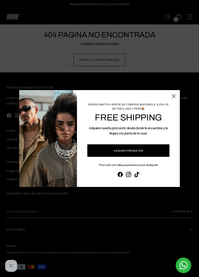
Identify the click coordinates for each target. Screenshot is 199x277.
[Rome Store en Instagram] (128, 175)
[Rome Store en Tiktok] (137, 175)
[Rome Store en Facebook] (120, 175)
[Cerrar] (174, 96)
